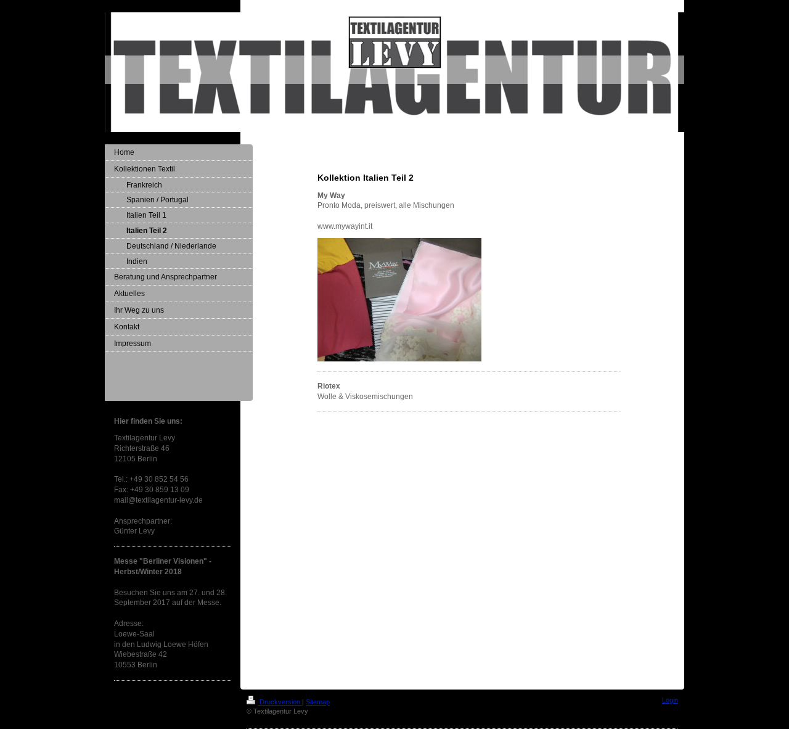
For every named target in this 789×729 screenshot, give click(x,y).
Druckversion (280, 702)
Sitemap (318, 702)
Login (670, 700)
